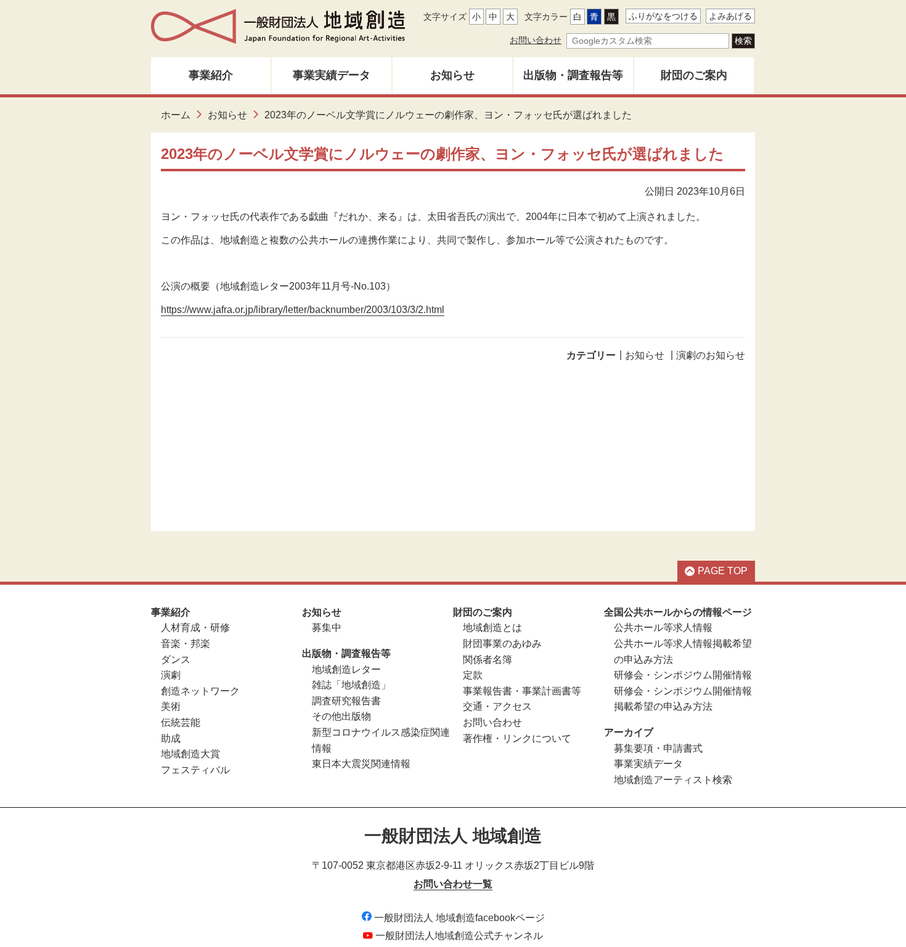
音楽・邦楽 (185, 643)
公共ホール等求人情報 (663, 627)
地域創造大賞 (190, 754)
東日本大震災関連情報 (361, 763)
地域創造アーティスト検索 (673, 779)
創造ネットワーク (200, 691)
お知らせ (452, 75)
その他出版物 (341, 716)
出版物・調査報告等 (573, 75)
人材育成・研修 (195, 627)
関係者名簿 (487, 659)
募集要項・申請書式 (658, 748)
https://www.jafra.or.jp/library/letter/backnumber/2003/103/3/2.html (302, 309)
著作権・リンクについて (517, 738)
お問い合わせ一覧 (453, 884)
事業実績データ (331, 75)
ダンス (175, 659)
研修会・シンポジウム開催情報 (683, 675)
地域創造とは (492, 627)
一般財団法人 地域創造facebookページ (459, 917)
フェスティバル (195, 770)
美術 (171, 706)
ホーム (175, 115)
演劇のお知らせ (710, 355)
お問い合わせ (535, 40)
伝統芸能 (180, 722)
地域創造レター (346, 669)
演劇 (171, 675)
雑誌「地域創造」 (351, 685)
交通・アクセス (497, 706)
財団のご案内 (694, 75)
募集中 (326, 627)
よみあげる (730, 16)
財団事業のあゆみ (502, 643)
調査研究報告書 (346, 701)
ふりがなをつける (663, 16)
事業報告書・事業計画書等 (522, 691)
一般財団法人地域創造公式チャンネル (459, 935)
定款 (473, 675)
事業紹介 (211, 75)
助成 (171, 738)
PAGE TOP (723, 571)
